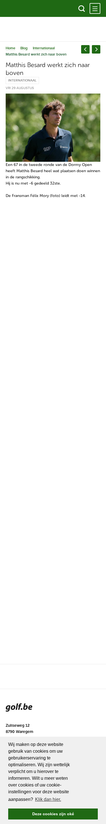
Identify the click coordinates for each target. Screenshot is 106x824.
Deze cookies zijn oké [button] (53, 814)
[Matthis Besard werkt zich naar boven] (53, 128)
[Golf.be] (25, 8)
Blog (24, 48)
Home (10, 48)
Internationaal (44, 48)
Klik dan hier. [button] (48, 799)
